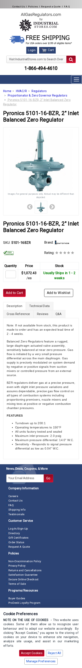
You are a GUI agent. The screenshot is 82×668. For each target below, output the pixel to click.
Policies (33, 6)
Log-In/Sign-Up (18, 528)
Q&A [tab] (59, 314)
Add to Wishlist (58, 293)
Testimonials (16, 514)
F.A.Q (67, 6)
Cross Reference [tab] (18, 314)
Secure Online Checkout (23, 579)
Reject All (54, 653)
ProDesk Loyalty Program (24, 602)
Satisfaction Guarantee (23, 574)
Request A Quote (19, 546)
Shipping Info (17, 509)
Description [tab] (14, 306)
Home (7, 91)
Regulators (39, 91)
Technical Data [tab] (39, 306)
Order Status (16, 542)
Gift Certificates (18, 537)
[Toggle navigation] (76, 79)
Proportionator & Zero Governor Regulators (37, 95)
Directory (14, 533)
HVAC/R (21, 91)
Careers (13, 496)
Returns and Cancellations (25, 570)
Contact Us (18, 6)
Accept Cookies (31, 653)
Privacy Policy (16, 565)
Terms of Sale (17, 583)
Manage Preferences (41, 661)
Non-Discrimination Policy (24, 561)
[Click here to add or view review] (64, 253)
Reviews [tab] (43, 314)
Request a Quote (51, 6)
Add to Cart (14, 293)
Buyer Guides (16, 598)
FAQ (11, 505)
